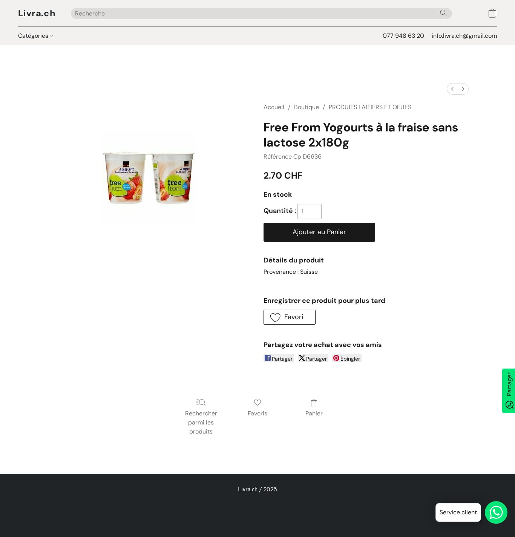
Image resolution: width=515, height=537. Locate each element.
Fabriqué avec (257, 516)
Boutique (306, 107)
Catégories (34, 36)
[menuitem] (452, 88)
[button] (37, 13)
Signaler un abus (257, 503)
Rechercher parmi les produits (201, 422)
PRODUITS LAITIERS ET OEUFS (370, 107)
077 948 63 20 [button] (403, 36)
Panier (314, 413)
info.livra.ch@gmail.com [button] (464, 36)
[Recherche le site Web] (443, 13)
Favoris (257, 413)
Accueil (274, 107)
